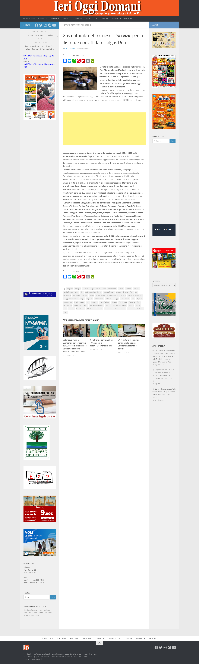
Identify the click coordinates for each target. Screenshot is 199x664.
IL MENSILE (42, 19)
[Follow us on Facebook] (36, 25)
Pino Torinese (123, 302)
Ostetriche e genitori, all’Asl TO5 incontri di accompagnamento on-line (101, 343)
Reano (138, 302)
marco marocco (67, 302)
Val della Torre (80, 309)
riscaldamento (67, 305)
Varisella (99, 309)
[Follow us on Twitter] (41, 25)
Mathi (76, 302)
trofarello (71, 309)
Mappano (139, 299)
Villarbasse (131, 309)
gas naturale (67, 295)
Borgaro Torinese (95, 289)
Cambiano (128, 289)
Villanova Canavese (119, 309)
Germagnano (76, 295)
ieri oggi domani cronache (135, 295)
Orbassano (94, 302)
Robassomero (78, 305)
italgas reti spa (99, 299)
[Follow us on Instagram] (45, 25)
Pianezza (114, 302)
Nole (87, 302)
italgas (82, 299)
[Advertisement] (104, 128)
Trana (65, 309)
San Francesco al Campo (96, 305)
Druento (125, 292)
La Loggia (116, 299)
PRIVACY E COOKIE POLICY (110, 19)
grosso (92, 295)
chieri (76, 292)
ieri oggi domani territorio (70, 299)
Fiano (131, 292)
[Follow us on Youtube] (54, 25)
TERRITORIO (86, 25)
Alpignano (70, 289)
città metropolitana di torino (93, 292)
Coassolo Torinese (109, 292)
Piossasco (132, 302)
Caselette (136, 289)
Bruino (104, 289)
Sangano (131, 305)
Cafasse (121, 289)
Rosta (85, 305)
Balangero (78, 289)
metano (82, 302)
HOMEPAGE (28, 19)
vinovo (65, 312)
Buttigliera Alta (112, 289)
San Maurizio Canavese (119, 305)
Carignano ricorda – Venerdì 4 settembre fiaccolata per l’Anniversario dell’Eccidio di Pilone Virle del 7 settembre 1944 (163, 375)
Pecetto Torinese (104, 302)
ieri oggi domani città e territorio (116, 295)
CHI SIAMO (54, 19)
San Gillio (108, 305)
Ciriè (81, 292)
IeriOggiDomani (70, 49)
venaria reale (108, 309)
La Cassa (108, 299)
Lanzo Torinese (125, 299)
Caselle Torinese (68, 292)
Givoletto (84, 295)
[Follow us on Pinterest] (49, 25)
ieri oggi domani (100, 295)
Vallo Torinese (91, 309)
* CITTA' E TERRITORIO (72, 25)
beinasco (85, 289)
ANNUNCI (66, 19)
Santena (138, 305)
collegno (118, 292)
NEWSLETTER (91, 19)
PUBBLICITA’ (78, 19)
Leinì (133, 299)
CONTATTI (128, 19)
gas (136, 292)
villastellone (139, 309)
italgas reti (89, 299)
